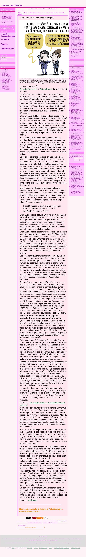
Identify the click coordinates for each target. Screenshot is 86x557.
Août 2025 (4, 81)
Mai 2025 (4, 85)
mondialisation (74, 117)
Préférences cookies (75, 548)
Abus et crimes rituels (46, 520)
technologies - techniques (76, 125)
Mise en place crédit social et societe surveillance (77, 77)
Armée (51, 520)
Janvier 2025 (5, 89)
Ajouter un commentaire (30, 527)
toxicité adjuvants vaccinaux (77, 106)
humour (72, 83)
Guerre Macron (74, 84)
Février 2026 (5, 74)
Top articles (29, 548)
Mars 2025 (4, 87)
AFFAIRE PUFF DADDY (76, 128)
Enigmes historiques (75, 91)
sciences (73, 105)
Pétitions (73, 122)
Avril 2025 (4, 86)
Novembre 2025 (5, 78)
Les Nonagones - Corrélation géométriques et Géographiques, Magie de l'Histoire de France (77, 183)
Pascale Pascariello (28, 89)
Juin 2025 (4, 84)
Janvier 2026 (5, 75)
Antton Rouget (46, 89)
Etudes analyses (74, 129)
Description (5, 16)
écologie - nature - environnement (75, 97)
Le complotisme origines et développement (77, 94)
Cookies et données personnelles (61, 548)
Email (70, 158)
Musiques (73, 92)
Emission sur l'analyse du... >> (50, 8)
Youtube (4, 44)
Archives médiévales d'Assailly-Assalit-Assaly (76, 119)
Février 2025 (5, 88)
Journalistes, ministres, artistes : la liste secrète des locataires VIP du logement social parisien (77, 44)
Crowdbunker (7, 49)
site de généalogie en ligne (77, 174)
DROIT (72, 141)
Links (72, 62)
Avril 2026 (4, 72)
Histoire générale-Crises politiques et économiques (77, 114)
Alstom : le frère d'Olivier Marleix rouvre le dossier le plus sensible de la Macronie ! (77, 48)
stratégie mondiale (75, 112)
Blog (3, 12)
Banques (73, 82)
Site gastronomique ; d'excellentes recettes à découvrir (76, 192)
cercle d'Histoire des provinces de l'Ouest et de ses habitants (76, 179)
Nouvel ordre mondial (57, 520)
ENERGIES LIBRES (75, 121)
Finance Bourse (74, 78)
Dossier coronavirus (75, 73)
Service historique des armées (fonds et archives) (77, 176)
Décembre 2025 (5, 76)
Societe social (64, 520)
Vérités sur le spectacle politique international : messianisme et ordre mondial (76, 23)
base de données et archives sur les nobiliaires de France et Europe (77, 172)
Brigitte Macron (74, 90)
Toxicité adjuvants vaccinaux (77, 123)
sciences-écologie (75, 99)
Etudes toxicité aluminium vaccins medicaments (76, 143)
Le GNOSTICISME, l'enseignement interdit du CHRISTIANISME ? (76, 19)
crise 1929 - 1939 (75, 149)
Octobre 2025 (5, 79)
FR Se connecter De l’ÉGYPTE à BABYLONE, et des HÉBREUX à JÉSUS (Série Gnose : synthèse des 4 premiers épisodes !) (77, 29)
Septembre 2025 (6, 80)
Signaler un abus (43, 548)
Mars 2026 (4, 73)
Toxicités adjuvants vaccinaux (75, 145)
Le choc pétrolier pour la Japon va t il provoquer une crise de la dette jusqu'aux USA (77, 34)
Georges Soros (74, 137)
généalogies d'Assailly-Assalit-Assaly (76, 139)
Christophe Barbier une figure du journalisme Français (76, 55)
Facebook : (5, 39)
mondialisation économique (77, 130)
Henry (13, 548)
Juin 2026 (4, 71)
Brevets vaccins (74, 109)
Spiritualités (73, 89)
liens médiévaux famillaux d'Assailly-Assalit (76, 136)
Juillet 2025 (4, 82)
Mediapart (32, 500)
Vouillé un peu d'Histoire (11, 5)
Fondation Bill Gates (75, 86)
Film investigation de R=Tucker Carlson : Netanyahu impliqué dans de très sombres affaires (76, 39)
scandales (73, 79)
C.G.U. (50, 548)
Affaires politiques (75, 71)
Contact (3, 22)
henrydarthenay (43, 536)
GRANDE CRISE (74, 75)
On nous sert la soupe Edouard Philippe (76, 52)
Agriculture (73, 88)
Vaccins (72, 85)
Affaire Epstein (74, 98)
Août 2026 (4, 69)
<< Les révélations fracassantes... (35, 8)
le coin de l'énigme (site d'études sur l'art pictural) (76, 169)
